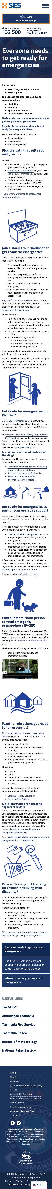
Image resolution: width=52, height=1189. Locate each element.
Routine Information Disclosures (25, 1098)
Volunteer (14, 1081)
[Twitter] (19, 1122)
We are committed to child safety (26, 1085)
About (13, 1077)
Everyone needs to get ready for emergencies (24, 949)
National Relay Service (19, 1050)
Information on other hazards (21, 480)
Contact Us (15, 1115)
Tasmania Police (14, 1033)
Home (13, 1072)
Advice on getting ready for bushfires (26, 473)
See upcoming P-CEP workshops (21, 308)
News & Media (17, 1102)
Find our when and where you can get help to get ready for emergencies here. (25, 120)
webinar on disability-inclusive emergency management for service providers (25, 839)
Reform (13, 1090)
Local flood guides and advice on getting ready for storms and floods (27, 468)
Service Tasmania (37, 1181)
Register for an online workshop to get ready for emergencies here (23, 128)
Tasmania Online (14, 1181)
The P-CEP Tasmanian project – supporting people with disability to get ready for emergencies (24, 964)
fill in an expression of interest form (19, 569)
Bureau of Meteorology (19, 1042)
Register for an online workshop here (20, 300)
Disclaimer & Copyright (19, 1184)
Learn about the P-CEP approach (24, 534)
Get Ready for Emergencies (15, 421)
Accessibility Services (21, 1094)
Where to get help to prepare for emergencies (24, 980)
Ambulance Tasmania (18, 1016)
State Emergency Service (20, 796)
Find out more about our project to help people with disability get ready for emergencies (24, 934)
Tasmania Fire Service (18, 799)
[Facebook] (13, 1122)
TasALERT (10, 1007)
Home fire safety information (21, 476)
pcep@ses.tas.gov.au (25, 447)
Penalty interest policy (21, 1107)
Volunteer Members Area (22, 1111)
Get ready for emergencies (21, 170)
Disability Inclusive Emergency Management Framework (21, 831)
